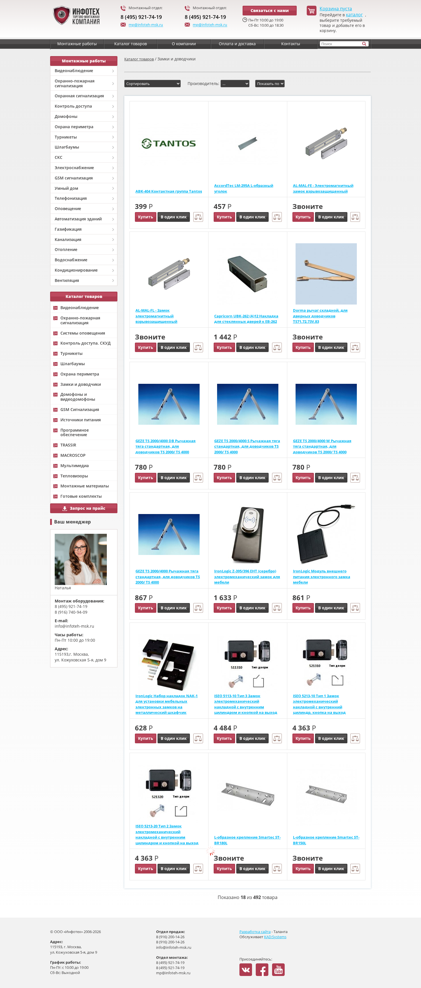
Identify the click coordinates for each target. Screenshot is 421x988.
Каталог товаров (139, 59)
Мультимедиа (74, 465)
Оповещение (68, 208)
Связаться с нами (270, 10)
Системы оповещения (82, 333)
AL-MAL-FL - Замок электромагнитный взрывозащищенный (156, 316)
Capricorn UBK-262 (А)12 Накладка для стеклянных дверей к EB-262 (246, 318)
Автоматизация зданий (78, 219)
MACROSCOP (73, 455)
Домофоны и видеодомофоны (77, 397)
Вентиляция (67, 280)
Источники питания (80, 420)
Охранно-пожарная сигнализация (75, 83)
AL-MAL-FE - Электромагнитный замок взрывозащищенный (323, 188)
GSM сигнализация (74, 178)
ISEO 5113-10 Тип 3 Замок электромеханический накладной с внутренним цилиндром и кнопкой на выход (245, 704)
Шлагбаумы (67, 147)
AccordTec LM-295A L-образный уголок (243, 188)
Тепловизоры (74, 476)
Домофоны (66, 116)
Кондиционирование (76, 270)
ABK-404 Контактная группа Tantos (168, 191)
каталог (354, 15)
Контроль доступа (73, 106)
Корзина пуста (336, 9)
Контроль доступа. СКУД (85, 343)
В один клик (174, 217)
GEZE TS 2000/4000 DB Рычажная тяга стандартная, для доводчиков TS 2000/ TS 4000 (165, 446)
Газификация (68, 229)
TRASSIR (68, 445)
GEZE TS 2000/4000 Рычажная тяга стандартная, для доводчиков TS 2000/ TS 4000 (167, 576)
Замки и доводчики (80, 384)
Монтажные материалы (84, 486)
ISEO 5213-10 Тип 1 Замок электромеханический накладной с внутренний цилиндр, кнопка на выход (319, 704)
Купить (145, 217)
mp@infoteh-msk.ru (146, 25)
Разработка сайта (255, 931)
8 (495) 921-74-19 (141, 16)
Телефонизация (71, 198)
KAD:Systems (275, 936)
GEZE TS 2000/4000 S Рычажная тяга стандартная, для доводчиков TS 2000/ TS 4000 (247, 446)
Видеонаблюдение (74, 70)
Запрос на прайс (87, 508)
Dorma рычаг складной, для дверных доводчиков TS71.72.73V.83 (320, 316)
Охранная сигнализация (79, 95)
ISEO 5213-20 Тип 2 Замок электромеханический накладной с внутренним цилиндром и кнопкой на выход (166, 834)
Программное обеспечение (74, 433)
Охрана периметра (74, 126)
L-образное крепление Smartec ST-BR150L (326, 840)
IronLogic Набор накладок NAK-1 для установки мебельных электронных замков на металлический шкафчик (166, 704)
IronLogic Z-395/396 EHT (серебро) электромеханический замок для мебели (247, 576)
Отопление (66, 249)
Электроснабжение (74, 167)
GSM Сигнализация (79, 409)
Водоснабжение (71, 259)
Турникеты (66, 137)
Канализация (68, 239)
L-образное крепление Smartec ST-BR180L (247, 840)
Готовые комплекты (81, 496)
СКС (58, 157)
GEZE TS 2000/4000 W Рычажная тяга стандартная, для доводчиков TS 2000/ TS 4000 (322, 446)
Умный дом (66, 188)
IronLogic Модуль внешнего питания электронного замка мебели (321, 576)
